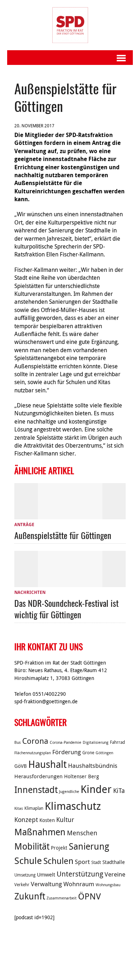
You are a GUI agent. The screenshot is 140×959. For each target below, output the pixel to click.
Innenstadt (36, 789)
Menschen (82, 832)
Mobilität (31, 846)
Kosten (47, 820)
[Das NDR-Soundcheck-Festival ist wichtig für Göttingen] (70, 583)
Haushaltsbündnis (92, 766)
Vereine (115, 874)
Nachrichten (29, 592)
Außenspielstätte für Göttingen (62, 535)
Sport (82, 862)
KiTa (119, 790)
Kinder (96, 789)
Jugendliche (69, 791)
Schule (28, 860)
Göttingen (104, 752)
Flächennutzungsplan (32, 752)
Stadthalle (113, 862)
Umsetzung (24, 875)
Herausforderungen (38, 776)
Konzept (26, 819)
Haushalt (47, 764)
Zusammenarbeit (62, 898)
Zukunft (29, 896)
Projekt (59, 848)
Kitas (18, 808)
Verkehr (21, 885)
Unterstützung (80, 874)
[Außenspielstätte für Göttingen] (70, 515)
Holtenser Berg (81, 776)
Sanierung (89, 846)
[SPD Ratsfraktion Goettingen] (70, 25)
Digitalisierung (95, 742)
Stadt (96, 862)
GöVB (20, 766)
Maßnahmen (40, 832)
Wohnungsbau (108, 884)
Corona (35, 741)
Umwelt (46, 874)
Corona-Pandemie (65, 742)
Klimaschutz (73, 806)
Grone (88, 753)
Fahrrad (117, 742)
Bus (17, 742)
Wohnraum (78, 884)
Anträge (24, 524)
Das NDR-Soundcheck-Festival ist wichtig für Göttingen (66, 608)
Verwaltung (46, 884)
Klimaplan (33, 808)
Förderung (66, 752)
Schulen (58, 860)
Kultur (65, 819)
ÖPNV (89, 896)
